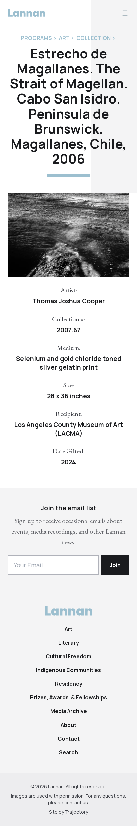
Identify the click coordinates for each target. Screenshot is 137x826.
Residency (68, 683)
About (68, 725)
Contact (69, 738)
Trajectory (76, 812)
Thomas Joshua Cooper (68, 301)
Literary (68, 642)
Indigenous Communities (68, 670)
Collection (93, 38)
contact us (76, 802)
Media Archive (68, 711)
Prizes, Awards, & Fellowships (68, 697)
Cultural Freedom (68, 656)
